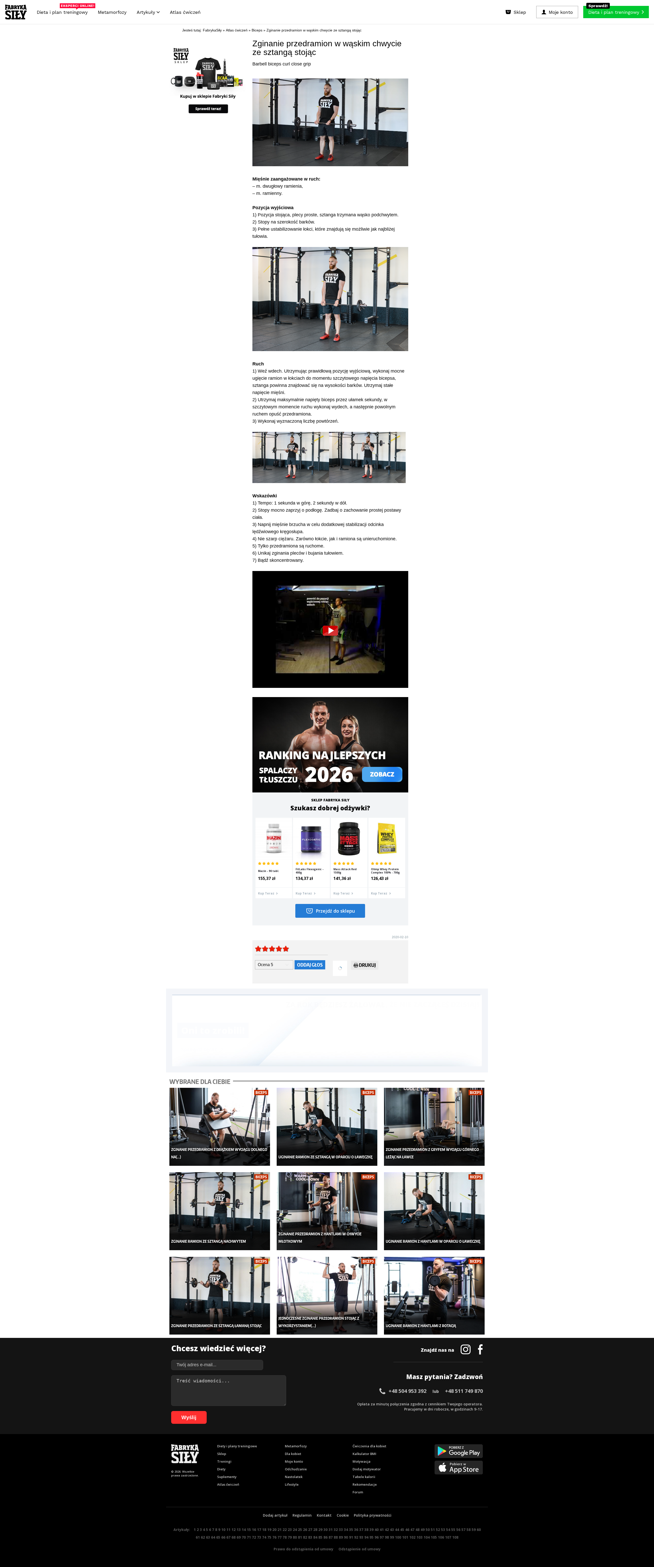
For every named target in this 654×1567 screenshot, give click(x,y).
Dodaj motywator (367, 1469)
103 (419, 1537)
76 (274, 1537)
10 (223, 1529)
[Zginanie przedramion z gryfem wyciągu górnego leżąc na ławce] (434, 1127)
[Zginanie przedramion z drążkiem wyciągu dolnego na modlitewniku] (219, 1127)
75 (269, 1537)
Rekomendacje (365, 1484)
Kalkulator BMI (364, 1453)
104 (427, 1537)
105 (434, 1537)
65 (218, 1537)
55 (453, 1529)
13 (239, 1529)
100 (398, 1537)
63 (208, 1537)
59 (474, 1529)
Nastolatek (293, 1476)
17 (259, 1529)
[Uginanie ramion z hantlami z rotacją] (434, 1296)
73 (259, 1537)
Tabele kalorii (364, 1476)
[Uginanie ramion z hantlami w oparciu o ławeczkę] (434, 1211)
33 (341, 1529)
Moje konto (294, 1461)
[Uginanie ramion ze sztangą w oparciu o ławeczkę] (327, 1127)
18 (264, 1529)
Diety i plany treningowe (237, 1446)
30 (325, 1529)
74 (264, 1537)
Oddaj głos (310, 965)
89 (341, 1537)
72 (254, 1537)
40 (377, 1529)
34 (346, 1529)
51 (433, 1529)
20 (274, 1529)
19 (269, 1529)
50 (428, 1529)
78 (285, 1537)
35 (351, 1529)
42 (387, 1529)
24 (295, 1529)
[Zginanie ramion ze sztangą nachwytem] (219, 1211)
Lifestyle (292, 1484)
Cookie (343, 1515)
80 (295, 1537)
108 (455, 1537)
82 (305, 1537)
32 (336, 1529)
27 (310, 1529)
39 (371, 1529)
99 (392, 1537)
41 (382, 1529)
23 (290, 1529)
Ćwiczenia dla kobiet (369, 1446)
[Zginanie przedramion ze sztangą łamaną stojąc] (219, 1296)
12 (233, 1529)
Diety (221, 1469)
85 (320, 1537)
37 (361, 1529)
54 (448, 1529)
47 (412, 1529)
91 (351, 1537)
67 (228, 1537)
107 (448, 1537)
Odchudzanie (296, 1469)
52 (438, 1529)
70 (244, 1537)
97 (382, 1537)
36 (356, 1529)
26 (305, 1529)
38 (366, 1529)
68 (233, 1537)
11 (228, 1529)
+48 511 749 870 (464, 1390)
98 (387, 1537)
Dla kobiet (293, 1453)
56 (458, 1529)
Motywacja (361, 1461)
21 (279, 1529)
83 (310, 1537)
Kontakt (324, 1515)
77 (279, 1537)
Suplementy (227, 1476)
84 (315, 1537)
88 (336, 1537)
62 (203, 1537)
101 (405, 1537)
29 (320, 1529)
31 (331, 1529)
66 (223, 1537)
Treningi (224, 1461)
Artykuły (147, 12)
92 (356, 1537)
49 (423, 1529)
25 (300, 1529)
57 (463, 1529)
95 (371, 1537)
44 (397, 1529)
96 (377, 1537)
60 (479, 1529)
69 (239, 1537)
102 (412, 1537)
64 (213, 1537)
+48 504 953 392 (407, 1390)
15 (249, 1529)
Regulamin (302, 1515)
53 (443, 1529)
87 (331, 1537)
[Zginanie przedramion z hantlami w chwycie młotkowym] (327, 1211)
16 (254, 1529)
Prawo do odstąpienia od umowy (303, 1549)
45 (402, 1529)
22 (285, 1529)
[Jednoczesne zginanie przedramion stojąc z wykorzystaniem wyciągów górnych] (327, 1296)
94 (366, 1537)
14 (244, 1529)
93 (361, 1537)
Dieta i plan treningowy (63, 11)
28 (315, 1529)
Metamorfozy (112, 12)
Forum (358, 1492)
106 (441, 1537)
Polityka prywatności (372, 1515)
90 (346, 1537)
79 (290, 1537)
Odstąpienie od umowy (359, 1549)
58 (468, 1529)
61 (198, 1537)
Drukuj (367, 965)
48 (417, 1529)
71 (249, 1537)
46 (407, 1529)
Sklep (221, 1453)
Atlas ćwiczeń (185, 12)
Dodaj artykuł (275, 1515)
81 (300, 1537)
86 (325, 1537)
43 (392, 1529)
